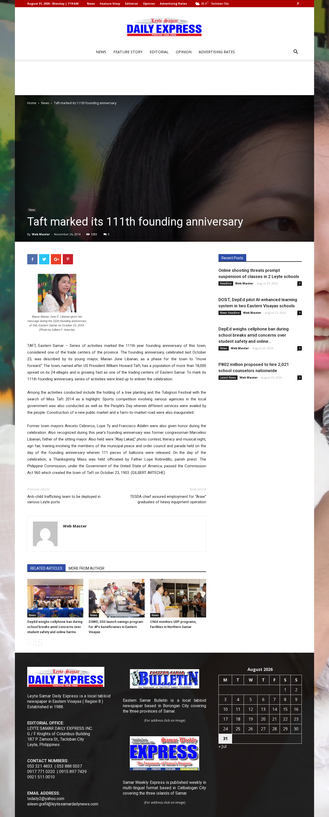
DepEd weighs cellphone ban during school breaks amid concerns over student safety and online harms (55, 627)
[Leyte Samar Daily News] (164, 26)
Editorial (131, 3)
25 (238, 729)
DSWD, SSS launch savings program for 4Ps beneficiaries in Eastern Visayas (116, 627)
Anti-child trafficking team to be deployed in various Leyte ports (63, 499)
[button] (295, 52)
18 (238, 719)
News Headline (230, 313)
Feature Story (110, 3)
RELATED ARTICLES (46, 568)
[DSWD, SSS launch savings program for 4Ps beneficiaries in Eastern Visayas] (117, 598)
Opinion (149, 3)
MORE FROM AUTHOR (86, 568)
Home (31, 103)
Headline (226, 283)
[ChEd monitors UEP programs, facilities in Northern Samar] (178, 598)
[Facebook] (298, 3)
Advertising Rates (173, 3)
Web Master (41, 234)
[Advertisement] (164, 77)
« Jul (222, 746)
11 (238, 709)
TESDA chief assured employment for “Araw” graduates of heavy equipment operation (168, 499)
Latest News (228, 377)
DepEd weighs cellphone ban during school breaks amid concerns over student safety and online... (253, 335)
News (91, 3)
